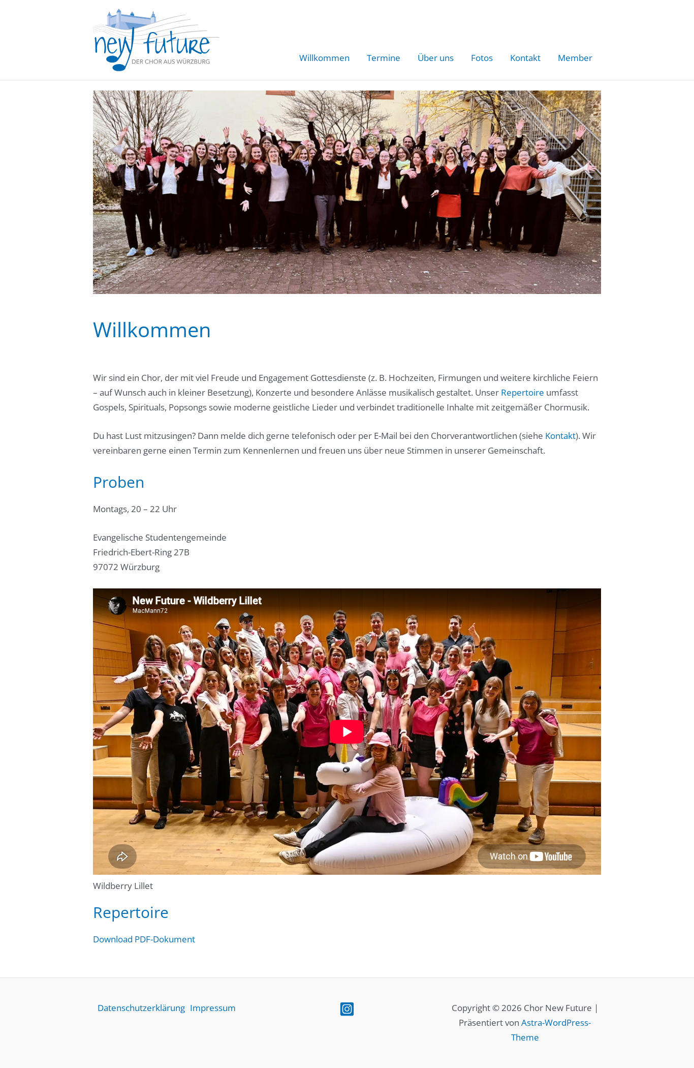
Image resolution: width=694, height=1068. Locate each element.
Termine (383, 58)
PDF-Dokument (165, 939)
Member (575, 58)
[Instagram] (347, 1009)
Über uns (436, 58)
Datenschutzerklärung (141, 1008)
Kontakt (525, 58)
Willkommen (324, 58)
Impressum (213, 1008)
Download (113, 939)
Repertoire (522, 392)
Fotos (482, 58)
